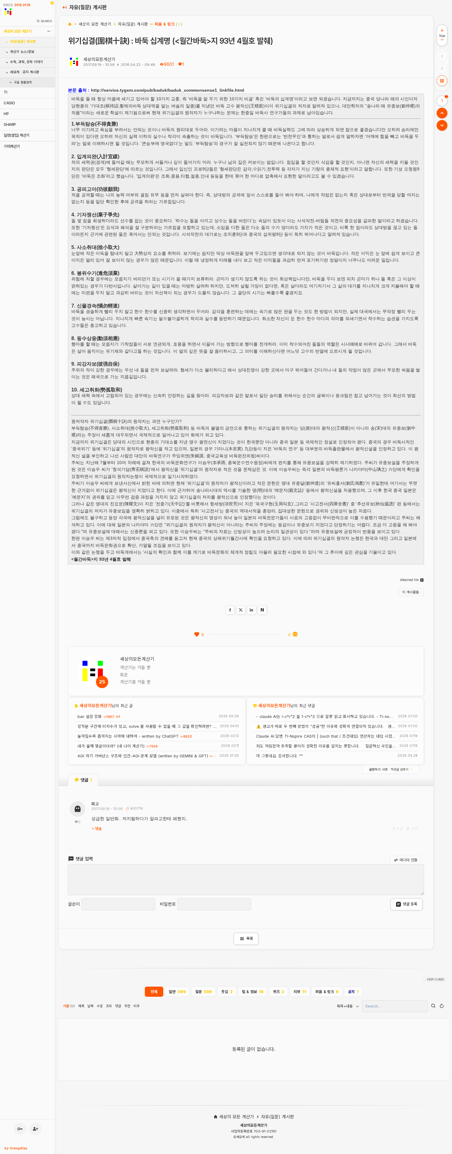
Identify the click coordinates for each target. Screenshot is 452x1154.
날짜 (90, 1006)
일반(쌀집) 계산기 (17, 135)
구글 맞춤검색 (23, 82)
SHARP (10, 124)
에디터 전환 (408, 859)
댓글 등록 (410, 904)
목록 (246, 938)
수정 (399, 829)
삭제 (414, 829)
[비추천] (295, 634)
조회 (109, 1006)
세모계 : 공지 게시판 (24, 72)
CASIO (9, 103)
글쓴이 (74, 904)
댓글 (98, 829)
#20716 (136, 808)
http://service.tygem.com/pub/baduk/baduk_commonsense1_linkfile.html (167, 90)
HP (6, 113)
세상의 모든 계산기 (17, 31)
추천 (127, 1006)
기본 (69, 1006)
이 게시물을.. (411, 592)
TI (5, 92)
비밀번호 (168, 904)
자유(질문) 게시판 (23, 42)
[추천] (197, 634)
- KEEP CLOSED (434, 979)
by (16, 1148)
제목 (81, 1006)
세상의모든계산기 (99, 59)
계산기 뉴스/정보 (22, 52)
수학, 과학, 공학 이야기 (26, 62)
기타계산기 (12, 146)
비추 (136, 1006)
